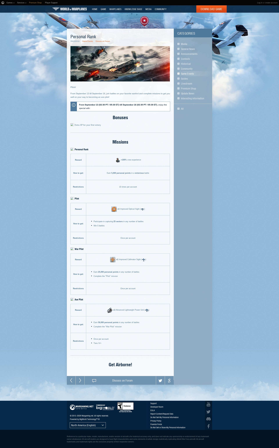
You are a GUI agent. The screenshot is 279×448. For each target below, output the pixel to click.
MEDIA (148, 9)
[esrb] (125, 407)
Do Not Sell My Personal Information (164, 417)
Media (184, 44)
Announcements (189, 53)
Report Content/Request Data (161, 413)
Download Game (211, 9)
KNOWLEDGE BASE (133, 9)
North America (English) (83, 425)
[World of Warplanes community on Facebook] (208, 426)
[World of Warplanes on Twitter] (208, 411)
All (182, 108)
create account (271, 3)
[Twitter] (160, 380)
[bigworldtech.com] (105, 407)
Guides (184, 78)
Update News (187, 93)
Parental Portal (156, 424)
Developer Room (156, 406)
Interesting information (192, 98)
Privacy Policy (155, 420)
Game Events (187, 73)
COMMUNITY (160, 9)
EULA (152, 410)
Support (153, 403)
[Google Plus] (169, 380)
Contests (185, 58)
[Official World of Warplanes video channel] (208, 404)
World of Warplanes (69, 9)
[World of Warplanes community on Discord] (208, 419)
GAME (103, 9)
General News (188, 48)
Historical (186, 63)
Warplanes (115, 9)
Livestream (186, 83)
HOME (95, 9)
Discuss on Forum (103, 41)
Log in (259, 3)
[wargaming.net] (81, 407)
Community (187, 68)
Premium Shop (188, 88)
